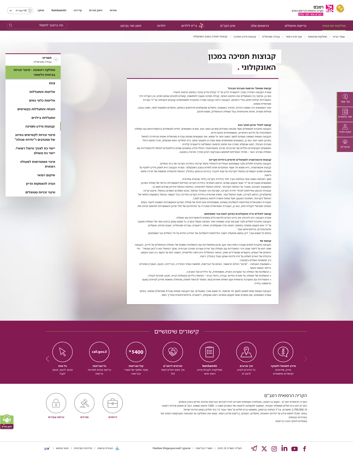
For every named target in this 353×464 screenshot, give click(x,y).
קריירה (78, 10)
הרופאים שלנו (260, 26)
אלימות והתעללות (42, 92)
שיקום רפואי (46, 175)
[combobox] (20, 10)
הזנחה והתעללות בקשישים (36, 109)
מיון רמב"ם (227, 26)
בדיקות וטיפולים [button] (295, 26)
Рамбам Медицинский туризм (171, 448)
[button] (33, 59)
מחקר (40, 10)
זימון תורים (95, 10)
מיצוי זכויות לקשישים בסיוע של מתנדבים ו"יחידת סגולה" (35, 137)
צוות (52, 83)
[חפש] (10, 25)
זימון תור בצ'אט (130, 26)
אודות (113, 10)
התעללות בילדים (43, 118)
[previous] (304, 358)
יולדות (161, 26)
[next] (48, 358)
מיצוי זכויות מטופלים (40, 192)
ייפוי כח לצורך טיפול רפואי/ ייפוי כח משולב (35, 150)
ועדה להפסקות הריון (40, 183)
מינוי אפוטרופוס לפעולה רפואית (37, 164)
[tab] (344, 99)
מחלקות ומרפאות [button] (334, 26)
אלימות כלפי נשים (42, 100)
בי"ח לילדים (189, 26)
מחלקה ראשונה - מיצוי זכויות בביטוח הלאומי (34, 72)
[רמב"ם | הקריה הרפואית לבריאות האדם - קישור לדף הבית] (318, 10)
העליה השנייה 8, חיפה (229, 448)
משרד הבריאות (203, 448)
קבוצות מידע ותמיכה (40, 126)
